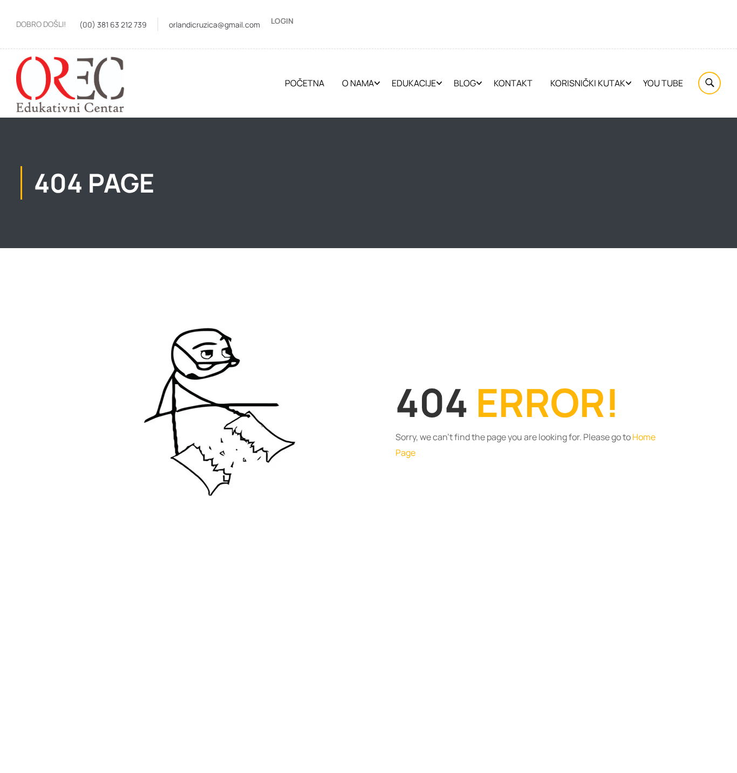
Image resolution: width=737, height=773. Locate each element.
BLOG (465, 83)
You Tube (663, 83)
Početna (304, 83)
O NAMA (358, 83)
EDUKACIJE (414, 83)
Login (282, 21)
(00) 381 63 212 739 (113, 24)
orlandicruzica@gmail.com (214, 24)
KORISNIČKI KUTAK (587, 83)
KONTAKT (513, 83)
